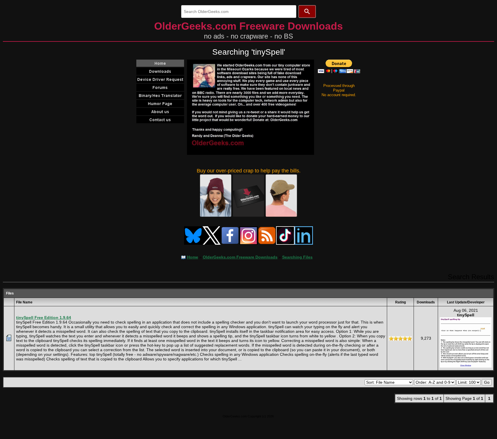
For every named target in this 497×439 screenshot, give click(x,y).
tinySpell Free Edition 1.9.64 (43, 317)
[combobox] (238, 11)
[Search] (307, 11)
